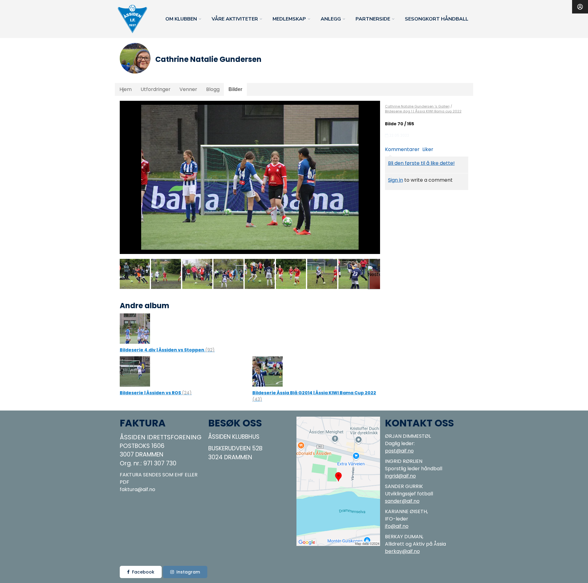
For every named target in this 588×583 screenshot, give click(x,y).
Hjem (125, 89)
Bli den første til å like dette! (421, 163)
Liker (427, 149)
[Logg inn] (580, 6)
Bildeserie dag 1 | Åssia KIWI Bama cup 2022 (423, 111)
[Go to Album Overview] (135, 328)
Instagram (188, 572)
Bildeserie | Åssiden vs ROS (156, 393)
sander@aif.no (402, 501)
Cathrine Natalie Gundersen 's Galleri (417, 106)
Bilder (235, 89)
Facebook (143, 572)
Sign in (395, 180)
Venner (188, 89)
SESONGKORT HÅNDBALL (436, 19)
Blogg (213, 89)
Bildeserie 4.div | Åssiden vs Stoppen (167, 350)
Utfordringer (156, 89)
